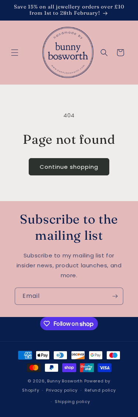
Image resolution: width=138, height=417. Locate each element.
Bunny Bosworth (65, 381)
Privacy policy (62, 390)
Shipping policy (72, 401)
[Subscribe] (115, 296)
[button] (15, 52)
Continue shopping (69, 167)
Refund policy (100, 390)
